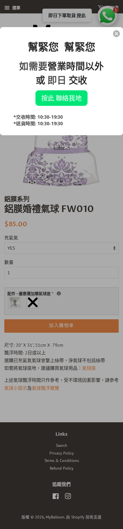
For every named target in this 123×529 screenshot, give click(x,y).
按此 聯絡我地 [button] (61, 98)
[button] (116, 33)
